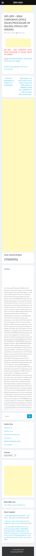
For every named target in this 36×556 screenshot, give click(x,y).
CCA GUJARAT (8, 445)
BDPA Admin (21, 33)
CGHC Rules (23, 67)
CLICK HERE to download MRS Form (14, 505)
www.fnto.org (8, 428)
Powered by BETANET (17, 552)
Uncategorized (8, 69)
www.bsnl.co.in (8, 431)
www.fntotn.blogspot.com (12, 434)
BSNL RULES (9, 67)
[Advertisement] (18, 7)
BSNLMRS (17, 67)
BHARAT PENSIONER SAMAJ (12, 441)
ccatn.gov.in (7, 438)
